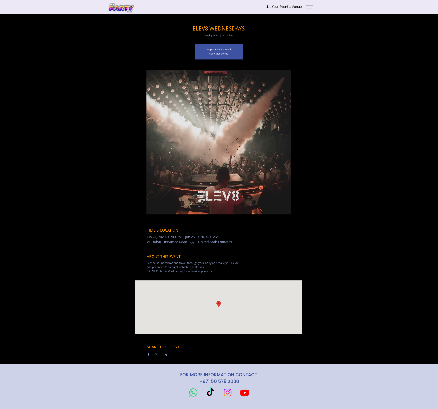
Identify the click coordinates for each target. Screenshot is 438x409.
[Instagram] (227, 392)
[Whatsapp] (193, 392)
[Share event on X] (156, 354)
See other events (218, 53)
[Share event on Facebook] (148, 354)
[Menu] (309, 7)
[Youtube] (245, 392)
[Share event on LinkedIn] (165, 354)
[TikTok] (210, 392)
